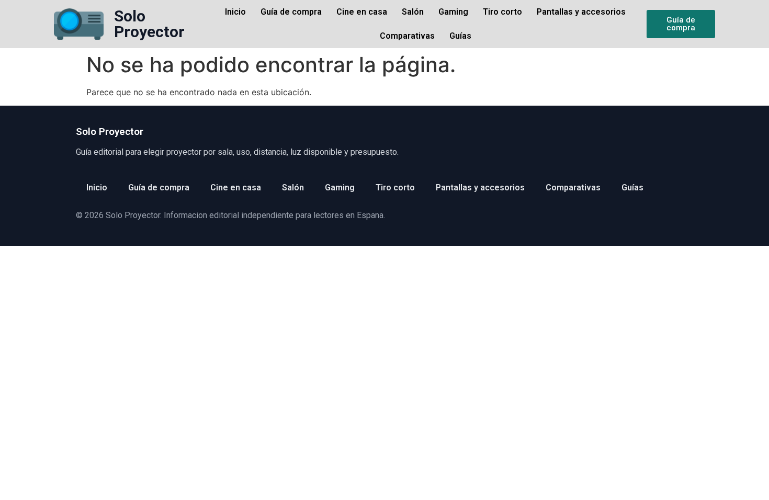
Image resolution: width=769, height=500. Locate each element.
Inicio (235, 12)
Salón (413, 12)
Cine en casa (361, 12)
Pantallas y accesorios (581, 12)
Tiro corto (502, 12)
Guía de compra (291, 12)
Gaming (453, 12)
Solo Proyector (149, 24)
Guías (460, 36)
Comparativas (407, 36)
